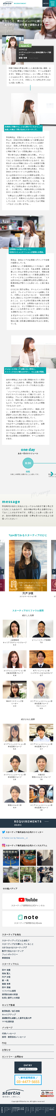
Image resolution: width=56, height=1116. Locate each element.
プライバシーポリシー (8, 1109)
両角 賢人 (6, 973)
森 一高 (5, 980)
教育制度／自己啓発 (11, 1011)
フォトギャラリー (10, 954)
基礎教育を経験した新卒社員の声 (17, 1018)
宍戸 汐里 (6, 977)
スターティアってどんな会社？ (16, 940)
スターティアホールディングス (40, 1109)
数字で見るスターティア (13, 951)
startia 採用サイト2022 (14, 3)
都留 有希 (6, 984)
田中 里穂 (6, 987)
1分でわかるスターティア (13, 947)
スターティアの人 (10, 964)
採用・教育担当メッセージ (14, 1037)
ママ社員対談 (8, 1021)
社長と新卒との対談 (11, 998)
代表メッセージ (9, 1033)
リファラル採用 (9, 991)
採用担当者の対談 (10, 994)
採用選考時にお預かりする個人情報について (18, 1109)
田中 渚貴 (6, 970)
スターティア (32, 1109)
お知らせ (6, 1050)
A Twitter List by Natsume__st (15, 838)
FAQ (4, 1043)
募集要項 (2, 1110)
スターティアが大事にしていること (18, 944)
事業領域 (6, 958)
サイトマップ (27, 1109)
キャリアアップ (9, 1014)
